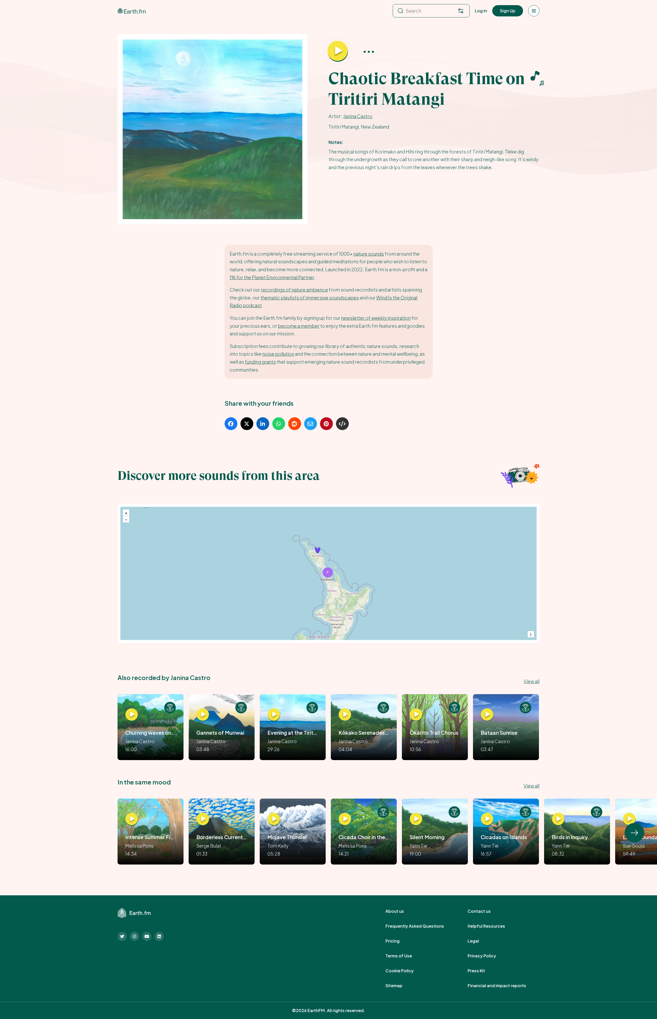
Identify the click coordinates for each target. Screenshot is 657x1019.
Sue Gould (633, 846)
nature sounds (368, 254)
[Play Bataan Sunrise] (487, 714)
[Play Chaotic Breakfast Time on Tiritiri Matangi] (338, 51)
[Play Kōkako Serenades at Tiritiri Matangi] (345, 714)
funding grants (260, 362)
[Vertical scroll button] (634, 832)
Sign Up (507, 10)
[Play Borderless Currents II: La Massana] (202, 819)
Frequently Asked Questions (420, 926)
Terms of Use (404, 956)
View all (531, 681)
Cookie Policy (405, 971)
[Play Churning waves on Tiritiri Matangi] (131, 714)
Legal (479, 941)
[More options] (369, 51)
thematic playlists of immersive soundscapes (309, 297)
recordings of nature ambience (294, 290)
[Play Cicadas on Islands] (487, 819)
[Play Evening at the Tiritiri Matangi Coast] (273, 714)
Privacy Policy (487, 956)
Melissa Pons (139, 846)
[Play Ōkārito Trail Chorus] (416, 714)
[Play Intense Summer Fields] (131, 819)
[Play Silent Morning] (416, 819)
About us (400, 911)
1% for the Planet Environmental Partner (272, 277)
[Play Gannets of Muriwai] (202, 714)
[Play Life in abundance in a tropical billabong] (629, 819)
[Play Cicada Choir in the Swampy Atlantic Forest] (345, 819)
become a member (299, 326)
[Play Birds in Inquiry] (558, 819)
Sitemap (399, 986)
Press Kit (482, 971)
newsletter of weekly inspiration (376, 318)
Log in (481, 10)
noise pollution (278, 354)
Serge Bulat (208, 846)
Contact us (485, 911)
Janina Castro (357, 116)
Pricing (398, 941)
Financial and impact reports (502, 986)
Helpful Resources (492, 926)
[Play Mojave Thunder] (273, 819)
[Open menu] (533, 10)
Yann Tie (418, 846)
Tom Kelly (277, 846)
